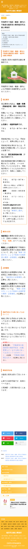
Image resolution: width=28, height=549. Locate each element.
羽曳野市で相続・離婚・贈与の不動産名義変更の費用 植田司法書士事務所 (14, 36)
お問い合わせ (8, 492)
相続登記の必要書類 (14, 277)
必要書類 (5, 42)
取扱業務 (6, 472)
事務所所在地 (6, 46)
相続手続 (6, 476)
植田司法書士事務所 (14, 11)
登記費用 (5, 39)
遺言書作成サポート (9, 479)
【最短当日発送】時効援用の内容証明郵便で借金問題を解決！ (18, 504)
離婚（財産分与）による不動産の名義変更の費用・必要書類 (13, 254)
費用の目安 (6, 41)
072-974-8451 (14, 543)
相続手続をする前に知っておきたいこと (13, 44)
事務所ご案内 (17, 211)
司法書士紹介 (7, 485)
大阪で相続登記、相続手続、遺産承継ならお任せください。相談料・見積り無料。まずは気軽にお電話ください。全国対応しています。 (14, 538)
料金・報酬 (7, 241)
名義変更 (5, 450)
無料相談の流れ (8, 469)
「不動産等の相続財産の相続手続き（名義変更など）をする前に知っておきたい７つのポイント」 (13, 350)
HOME (6, 466)
